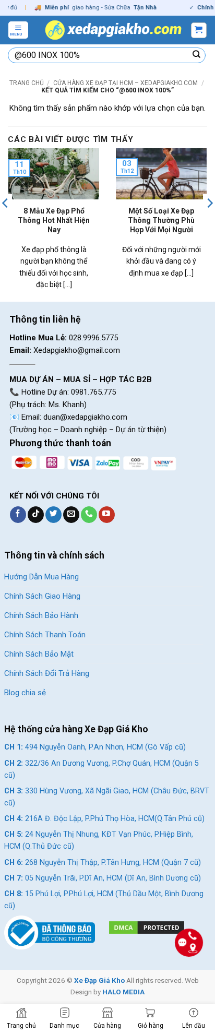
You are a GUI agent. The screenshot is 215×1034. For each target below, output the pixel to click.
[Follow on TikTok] (36, 514)
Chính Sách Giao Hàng (42, 596)
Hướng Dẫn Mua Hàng (41, 576)
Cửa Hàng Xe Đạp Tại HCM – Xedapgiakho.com (125, 83)
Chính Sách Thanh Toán (45, 634)
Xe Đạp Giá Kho (99, 980)
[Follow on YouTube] (107, 514)
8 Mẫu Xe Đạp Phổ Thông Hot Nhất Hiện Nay (54, 220)
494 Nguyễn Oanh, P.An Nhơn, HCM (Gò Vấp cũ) (95, 747)
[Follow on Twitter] (53, 514)
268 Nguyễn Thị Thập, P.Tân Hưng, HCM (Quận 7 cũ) (102, 862)
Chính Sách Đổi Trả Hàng (46, 673)
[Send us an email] (71, 514)
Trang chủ (26, 83)
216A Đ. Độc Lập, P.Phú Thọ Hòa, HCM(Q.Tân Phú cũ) (104, 818)
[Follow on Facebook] (18, 514)
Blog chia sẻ (25, 692)
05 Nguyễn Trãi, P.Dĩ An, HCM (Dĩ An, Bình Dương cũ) (102, 878)
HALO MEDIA (123, 992)
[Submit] (196, 55)
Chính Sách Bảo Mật (39, 654)
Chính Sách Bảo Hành (41, 615)
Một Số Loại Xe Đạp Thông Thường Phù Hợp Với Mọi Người (161, 220)
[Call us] (89, 514)
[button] (18, 29)
